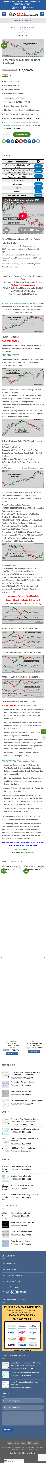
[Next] (44, 962)
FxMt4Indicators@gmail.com (23, 852)
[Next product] (21, 31)
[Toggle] (4, 1264)
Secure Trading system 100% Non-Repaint (34, 1045)
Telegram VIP (15, 1449)
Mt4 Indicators (27, 27)
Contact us (32, 1449)
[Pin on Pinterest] (21, 141)
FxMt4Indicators (13, 128)
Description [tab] (7, 155)
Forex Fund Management (32, 1448)
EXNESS (37, 118)
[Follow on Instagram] (8, 1292)
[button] (4, 14)
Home (14, 27)
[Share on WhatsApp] (4, 141)
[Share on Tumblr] (34, 141)
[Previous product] (25, 31)
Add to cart (21, 134)
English (10, 1461)
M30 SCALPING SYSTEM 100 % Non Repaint (12, 1046)
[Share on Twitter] (12, 141)
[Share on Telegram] (38, 141)
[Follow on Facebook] (4, 1292)
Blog (24, 1449)
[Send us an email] (12, 1292)
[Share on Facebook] (8, 141)
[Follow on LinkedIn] (17, 1292)
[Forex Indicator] (23, 14)
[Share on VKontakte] (25, 141)
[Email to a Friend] (17, 141)
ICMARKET (29, 118)
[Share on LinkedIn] (29, 141)
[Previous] (1, 962)
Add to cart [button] (11, 1053)
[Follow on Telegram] (25, 1292)
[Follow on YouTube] (21, 1292)
